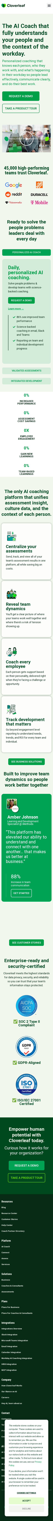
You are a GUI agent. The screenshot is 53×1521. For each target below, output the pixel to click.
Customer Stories (9, 1219)
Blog (3, 1207)
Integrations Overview (11, 1329)
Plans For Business (10, 1307)
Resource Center (9, 1213)
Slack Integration (9, 1334)
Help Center (7, 1225)
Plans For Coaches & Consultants (16, 1313)
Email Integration (9, 1346)
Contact (5, 1413)
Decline (26, 1509)
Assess (4, 1258)
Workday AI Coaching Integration (16, 1358)
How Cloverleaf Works (11, 1386)
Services (5, 1264)
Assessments (7, 1292)
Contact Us (6, 1419)
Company (6, 1379)
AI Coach (5, 1246)
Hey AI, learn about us (11, 1403)
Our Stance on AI (9, 1391)
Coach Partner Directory (12, 1231)
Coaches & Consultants (12, 1286)
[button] (49, 5)
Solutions (6, 1274)
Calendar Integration (11, 1352)
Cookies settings (26, 1493)
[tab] (26, 252)
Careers (5, 1397)
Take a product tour (21, 108)
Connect (5, 1252)
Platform (6, 1240)
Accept (26, 1501)
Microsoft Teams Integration (14, 1340)
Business (5, 1280)
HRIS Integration (9, 1364)
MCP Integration (9, 1370)
